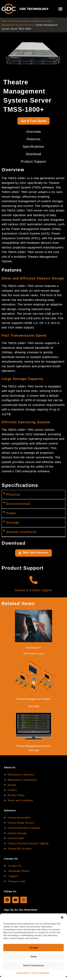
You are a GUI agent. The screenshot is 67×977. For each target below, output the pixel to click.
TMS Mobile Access (33, 653)
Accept (33, 947)
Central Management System (33, 699)
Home (5, 21)
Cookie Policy (23, 973)
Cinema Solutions (20, 21)
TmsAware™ (33, 647)
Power (11, 513)
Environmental (18, 504)
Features (33, 139)
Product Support (33, 161)
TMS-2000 (33, 750)
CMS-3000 (33, 706)
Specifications (33, 146)
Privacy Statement (40, 973)
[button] (62, 917)
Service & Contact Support (33, 590)
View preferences (33, 965)
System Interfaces (21, 532)
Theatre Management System (33, 746)
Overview (33, 131)
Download (33, 154)
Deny (33, 956)
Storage (12, 522)
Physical (13, 494)
